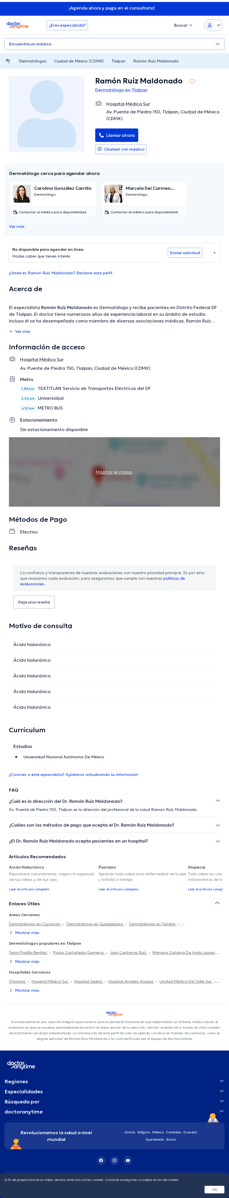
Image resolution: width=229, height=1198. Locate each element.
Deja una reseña (34, 602)
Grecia (130, 1132)
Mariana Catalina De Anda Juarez (184, 952)
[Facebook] (101, 1160)
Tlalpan (118, 61)
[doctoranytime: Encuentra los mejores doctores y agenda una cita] (7, 61)
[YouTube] (127, 1160)
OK (214, 1189)
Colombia (173, 1132)
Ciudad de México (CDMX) (79, 61)
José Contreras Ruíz (128, 952)
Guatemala (155, 1139)
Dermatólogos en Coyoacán (35, 923)
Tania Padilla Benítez (28, 952)
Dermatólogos (32, 61)
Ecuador (190, 1132)
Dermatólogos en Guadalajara (95, 923)
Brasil (171, 1139)
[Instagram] (114, 1160)
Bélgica (144, 1132)
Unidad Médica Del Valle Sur (186, 981)
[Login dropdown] (213, 25)
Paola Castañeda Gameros (79, 952)
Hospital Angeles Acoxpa (131, 981)
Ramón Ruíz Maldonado (156, 61)
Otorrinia (18, 981)
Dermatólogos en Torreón (152, 923)
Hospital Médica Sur (50, 981)
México (158, 1132)
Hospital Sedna (88, 981)
